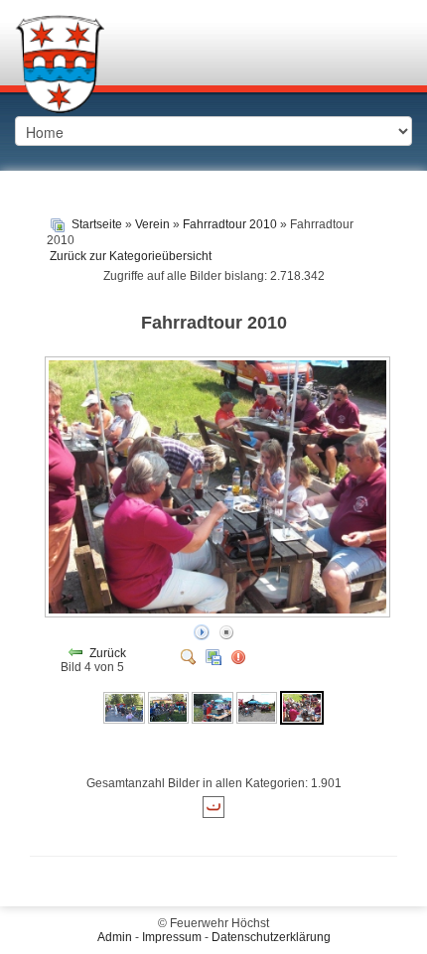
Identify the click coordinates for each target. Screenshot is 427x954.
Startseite (96, 224)
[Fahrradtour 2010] (124, 707)
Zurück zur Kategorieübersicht (131, 256)
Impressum (172, 937)
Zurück (107, 653)
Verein (152, 224)
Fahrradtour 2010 (230, 224)
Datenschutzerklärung (271, 937)
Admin (114, 937)
